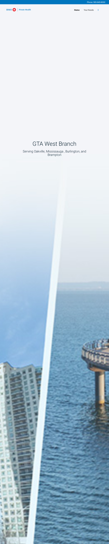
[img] (54, 272)
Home (77, 10)
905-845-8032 (99, 2)
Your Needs (89, 10)
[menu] (98, 10)
